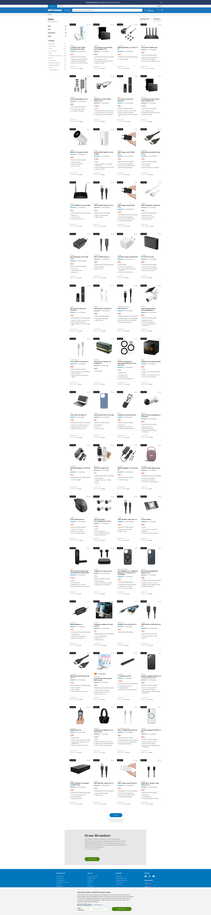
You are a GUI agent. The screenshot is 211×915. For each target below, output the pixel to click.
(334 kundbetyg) (129, 51)
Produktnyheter (120, 882)
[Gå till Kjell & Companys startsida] (55, 10)
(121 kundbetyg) (105, 259)
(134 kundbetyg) (152, 679)
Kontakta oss (59, 876)
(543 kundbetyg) (105, 628)
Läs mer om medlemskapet (92, 849)
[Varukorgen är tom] (162, 10)
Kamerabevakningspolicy (62, 882)
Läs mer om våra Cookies (83, 904)
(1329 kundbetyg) (153, 787)
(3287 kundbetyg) (82, 260)
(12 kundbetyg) (81, 626)
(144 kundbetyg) (152, 259)
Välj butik (81, 68)
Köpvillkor (59, 884)
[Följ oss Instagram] (150, 876)
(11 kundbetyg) (152, 575)
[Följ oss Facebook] (146, 876)
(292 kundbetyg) (129, 367)
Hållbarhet (90, 882)
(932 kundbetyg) (105, 470)
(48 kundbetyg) (129, 678)
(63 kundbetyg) (105, 523)
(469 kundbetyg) (81, 51)
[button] (58, 21)
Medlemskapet (91, 878)
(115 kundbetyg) (81, 575)
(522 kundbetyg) (152, 49)
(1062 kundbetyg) (106, 573)
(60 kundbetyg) (105, 103)
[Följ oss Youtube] (154, 876)
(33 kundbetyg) (152, 207)
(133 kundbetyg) (105, 417)
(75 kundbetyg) (81, 472)
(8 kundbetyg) (81, 417)
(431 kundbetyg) (129, 310)
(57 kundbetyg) (152, 470)
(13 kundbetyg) (105, 365)
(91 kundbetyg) (129, 417)
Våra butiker (90, 886)
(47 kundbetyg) (81, 154)
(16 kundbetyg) (105, 51)
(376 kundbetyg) (129, 732)
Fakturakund (59, 878)
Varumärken (119, 884)
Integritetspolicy (60, 880)
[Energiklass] (95, 674)
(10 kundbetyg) (152, 734)
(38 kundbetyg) (129, 626)
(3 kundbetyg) (152, 363)
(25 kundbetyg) (152, 521)
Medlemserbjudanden (121, 880)
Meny (68, 10)
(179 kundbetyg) (152, 418)
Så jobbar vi (90, 880)
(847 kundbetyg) (152, 156)
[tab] (52, 6)
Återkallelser (59, 886)
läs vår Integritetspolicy (97, 904)
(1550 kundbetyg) (153, 628)
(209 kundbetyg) (129, 259)
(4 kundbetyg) (105, 734)
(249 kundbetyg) (152, 312)
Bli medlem (92, 859)
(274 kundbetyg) (105, 156)
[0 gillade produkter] (158, 10)
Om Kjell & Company (92, 876)
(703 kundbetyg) (81, 207)
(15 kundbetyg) (129, 576)
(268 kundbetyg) (129, 472)
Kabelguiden (119, 876)
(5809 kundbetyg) (106, 207)
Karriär (89, 884)
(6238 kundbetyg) (129, 156)
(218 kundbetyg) (81, 363)
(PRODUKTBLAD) (102, 673)
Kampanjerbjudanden (121, 878)
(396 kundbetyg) (81, 521)
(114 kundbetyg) (81, 787)
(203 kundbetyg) (81, 101)
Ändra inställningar (80, 909)
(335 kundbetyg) (129, 103)
